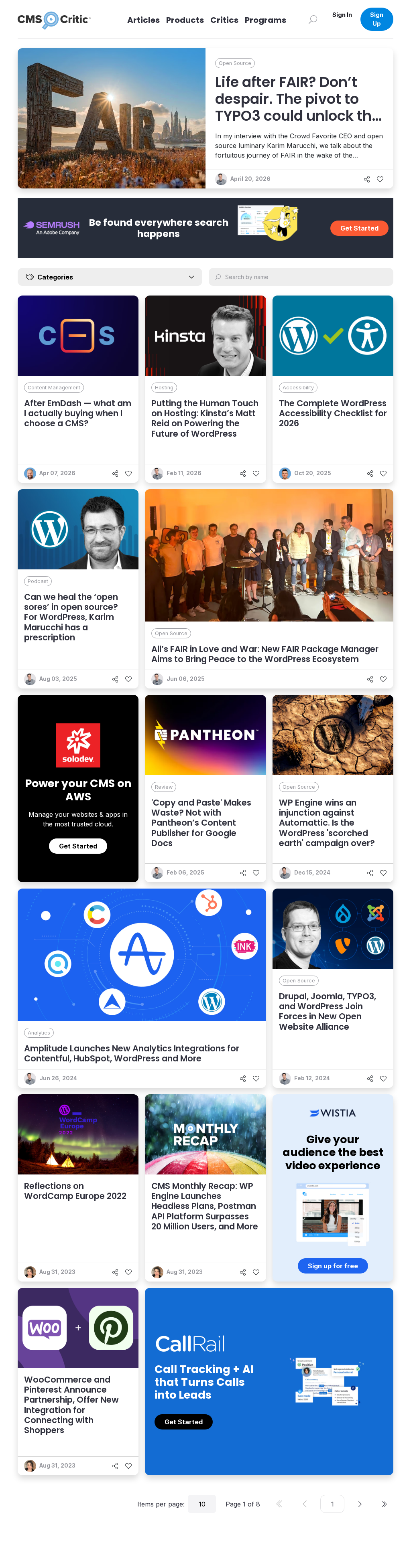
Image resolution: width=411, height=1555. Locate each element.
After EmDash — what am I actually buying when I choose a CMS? (77, 413)
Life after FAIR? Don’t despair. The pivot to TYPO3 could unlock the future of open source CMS (297, 116)
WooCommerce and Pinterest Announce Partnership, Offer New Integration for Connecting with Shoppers (71, 1405)
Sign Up (376, 19)
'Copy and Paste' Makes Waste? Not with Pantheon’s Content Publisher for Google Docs (201, 823)
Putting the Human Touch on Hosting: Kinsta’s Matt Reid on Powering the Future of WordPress (204, 418)
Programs (265, 20)
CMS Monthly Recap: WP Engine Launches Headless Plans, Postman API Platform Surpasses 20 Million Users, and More (204, 1206)
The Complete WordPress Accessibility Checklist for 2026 (333, 413)
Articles (143, 20)
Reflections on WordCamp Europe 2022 (75, 1191)
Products (185, 20)
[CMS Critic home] (60, 19)
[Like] (380, 179)
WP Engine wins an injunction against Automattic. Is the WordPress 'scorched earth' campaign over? (327, 823)
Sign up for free (333, 1266)
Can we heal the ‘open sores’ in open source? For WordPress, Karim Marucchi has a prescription (71, 617)
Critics (224, 20)
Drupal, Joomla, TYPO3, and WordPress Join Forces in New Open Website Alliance (327, 1011)
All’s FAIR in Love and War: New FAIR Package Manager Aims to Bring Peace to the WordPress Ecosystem (264, 654)
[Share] (367, 179)
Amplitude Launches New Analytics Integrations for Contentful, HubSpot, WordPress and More (131, 1053)
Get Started (359, 228)
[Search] (313, 19)
